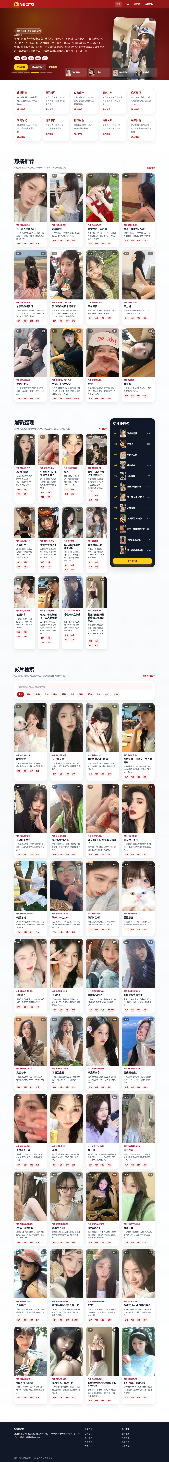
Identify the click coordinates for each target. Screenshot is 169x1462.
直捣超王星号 (23, 839)
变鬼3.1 (56, 995)
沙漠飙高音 (94, 1072)
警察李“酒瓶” (95, 995)
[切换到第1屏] (14, 72)
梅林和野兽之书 (60, 839)
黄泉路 (127, 384)
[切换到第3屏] (27, 72)
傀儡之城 (21, 917)
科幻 (64, 694)
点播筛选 (126, 1445)
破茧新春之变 (95, 544)
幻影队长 (21, 995)
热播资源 (126, 1441)
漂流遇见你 (94, 1227)
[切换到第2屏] (20, 72)
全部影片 (149, 4)
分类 (127, 4)
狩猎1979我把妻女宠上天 (65, 1305)
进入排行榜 (132, 561)
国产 (29, 694)
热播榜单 (53, 67)
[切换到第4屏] (33, 72)
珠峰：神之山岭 (60, 917)
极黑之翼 (128, 1227)
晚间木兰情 (94, 917)
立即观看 (21, 67)
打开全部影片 (149, 676)
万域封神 (21, 544)
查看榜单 (151, 167)
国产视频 (126, 1433)
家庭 (116, 694)
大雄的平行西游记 (61, 384)
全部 (21, 694)
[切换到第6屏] (48, 72)
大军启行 (21, 1305)
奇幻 (107, 694)
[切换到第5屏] (39, 72)
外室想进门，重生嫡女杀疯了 (48, 473)
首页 (118, 4)
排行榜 (137, 4)
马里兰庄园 (58, 1072)
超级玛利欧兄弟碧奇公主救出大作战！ (96, 617)
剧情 (98, 694)
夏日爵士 (92, 1150)
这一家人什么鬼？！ (26, 228)
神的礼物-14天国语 (98, 759)
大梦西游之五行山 (97, 228)
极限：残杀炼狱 (24, 1227)
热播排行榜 (89, 1441)
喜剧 (81, 694)
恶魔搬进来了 (131, 1072)
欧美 (38, 694)
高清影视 (126, 1437)
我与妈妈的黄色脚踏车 (64, 306)
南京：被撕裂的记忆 (134, 228)
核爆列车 (21, 614)
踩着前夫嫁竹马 (60, 1227)
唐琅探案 (128, 1150)
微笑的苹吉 (22, 384)
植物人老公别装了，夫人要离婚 (48, 616)
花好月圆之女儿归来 (134, 1382)
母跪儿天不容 (23, 1150)
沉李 (90, 1305)
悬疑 (72, 694)
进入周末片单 (38, 67)
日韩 (46, 694)
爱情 (90, 694)
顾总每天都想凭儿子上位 (72, 546)
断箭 (90, 384)
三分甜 (127, 306)
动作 (55, 694)
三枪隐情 (92, 306)
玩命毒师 (57, 228)
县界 (66, 472)
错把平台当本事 (48, 544)
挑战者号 (21, 1072)
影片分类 (88, 1437)
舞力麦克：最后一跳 (62, 1382)
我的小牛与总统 (24, 1382)
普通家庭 (128, 917)
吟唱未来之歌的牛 (72, 616)
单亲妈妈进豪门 (24, 306)
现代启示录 (22, 472)
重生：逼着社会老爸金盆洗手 (96, 473)
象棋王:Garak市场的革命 (137, 1305)
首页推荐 (88, 1433)
